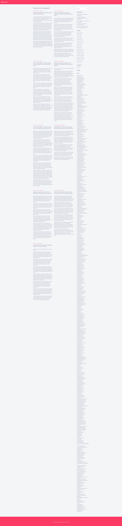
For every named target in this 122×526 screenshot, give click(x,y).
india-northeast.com (80, 156)
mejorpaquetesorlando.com (81, 190)
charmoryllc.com (79, 252)
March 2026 (79, 37)
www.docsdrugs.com (80, 417)
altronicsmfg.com (80, 92)
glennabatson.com (80, 263)
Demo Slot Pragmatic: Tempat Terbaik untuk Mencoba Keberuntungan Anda (42, 127)
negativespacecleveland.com (81, 328)
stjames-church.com (80, 287)
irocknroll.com (79, 168)
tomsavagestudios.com (80, 211)
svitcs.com (78, 365)
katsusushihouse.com (80, 280)
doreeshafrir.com (79, 289)
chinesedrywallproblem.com (81, 332)
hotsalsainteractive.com (81, 83)
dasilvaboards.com (80, 262)
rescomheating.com (80, 504)
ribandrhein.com (79, 217)
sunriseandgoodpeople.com (81, 331)
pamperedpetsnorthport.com (81, 184)
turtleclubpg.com (79, 343)
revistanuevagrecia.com (80, 286)
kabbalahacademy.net (80, 194)
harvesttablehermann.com (81, 147)
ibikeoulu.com (79, 294)
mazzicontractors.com (80, 451)
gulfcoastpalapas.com (80, 377)
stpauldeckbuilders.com (80, 413)
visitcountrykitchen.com (81, 317)
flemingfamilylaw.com (80, 491)
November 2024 (79, 55)
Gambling (78, 67)
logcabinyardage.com (80, 385)
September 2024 (79, 58)
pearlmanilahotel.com (80, 116)
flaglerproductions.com (80, 265)
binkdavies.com (79, 270)
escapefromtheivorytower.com (82, 154)
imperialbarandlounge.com (81, 163)
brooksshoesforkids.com (81, 372)
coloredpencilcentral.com (81, 161)
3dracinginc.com (79, 253)
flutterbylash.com (80, 483)
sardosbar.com (79, 174)
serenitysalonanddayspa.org (81, 84)
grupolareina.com (79, 137)
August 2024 (79, 60)
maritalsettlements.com (81, 323)
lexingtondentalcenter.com (81, 205)
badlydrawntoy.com (80, 389)
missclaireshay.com (80, 75)
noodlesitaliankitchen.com (81, 107)
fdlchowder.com (79, 419)
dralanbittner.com (80, 178)
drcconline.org (79, 351)
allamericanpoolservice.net (81, 209)
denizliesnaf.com (79, 362)
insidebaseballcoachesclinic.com (82, 476)
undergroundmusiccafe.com (81, 509)
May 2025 (78, 45)
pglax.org (78, 327)
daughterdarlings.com (80, 81)
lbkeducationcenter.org (80, 221)
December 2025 (79, 42)
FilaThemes (67, 522)
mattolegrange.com (80, 314)
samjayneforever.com (80, 473)
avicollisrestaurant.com (80, 350)
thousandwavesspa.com (81, 347)
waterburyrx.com (79, 354)
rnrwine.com (79, 492)
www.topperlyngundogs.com (81, 401)
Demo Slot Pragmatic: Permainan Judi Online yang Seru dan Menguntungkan (63, 192)
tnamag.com (79, 371)
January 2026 (79, 40)
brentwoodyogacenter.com (81, 427)
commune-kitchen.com (80, 273)
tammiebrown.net (80, 310)
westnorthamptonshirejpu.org (81, 131)
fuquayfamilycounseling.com (81, 495)
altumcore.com (79, 369)
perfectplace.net (79, 223)
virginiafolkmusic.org (80, 215)
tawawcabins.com (80, 171)
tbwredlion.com (79, 467)
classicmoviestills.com (80, 245)
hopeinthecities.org (80, 239)
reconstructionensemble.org (81, 338)
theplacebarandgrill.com (81, 353)
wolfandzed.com (79, 435)
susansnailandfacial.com (81, 396)
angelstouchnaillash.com (81, 193)
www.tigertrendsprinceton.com (82, 398)
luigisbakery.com (79, 433)
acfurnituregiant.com (80, 86)
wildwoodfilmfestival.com (81, 130)
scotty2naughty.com (80, 288)
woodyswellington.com (80, 455)
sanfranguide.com (80, 250)
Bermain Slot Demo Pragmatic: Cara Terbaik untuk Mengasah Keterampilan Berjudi (63, 64)
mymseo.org (79, 498)
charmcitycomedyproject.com (81, 291)
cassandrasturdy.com (80, 242)
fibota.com (78, 459)
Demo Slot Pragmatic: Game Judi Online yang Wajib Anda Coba (42, 13)
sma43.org (78, 425)
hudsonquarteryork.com (80, 458)
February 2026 (79, 39)
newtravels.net (79, 97)
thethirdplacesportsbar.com (81, 452)
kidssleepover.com (80, 96)
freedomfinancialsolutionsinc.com (82, 405)
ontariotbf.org (79, 104)
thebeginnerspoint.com (80, 248)
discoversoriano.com (80, 247)
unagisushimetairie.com (80, 109)
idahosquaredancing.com (81, 170)
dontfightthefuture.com (81, 159)
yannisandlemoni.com (80, 179)
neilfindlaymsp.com (80, 349)
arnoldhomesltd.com (80, 160)
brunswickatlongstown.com (81, 303)
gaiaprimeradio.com (80, 309)
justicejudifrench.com (80, 297)
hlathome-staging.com (80, 202)
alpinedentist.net (79, 122)
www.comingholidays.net (81, 249)
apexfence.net (79, 511)
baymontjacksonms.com (81, 325)
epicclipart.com (79, 115)
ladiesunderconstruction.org (81, 141)
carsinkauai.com (79, 478)
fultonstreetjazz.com (80, 133)
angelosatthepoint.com (80, 356)
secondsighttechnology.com (81, 199)
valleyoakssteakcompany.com (81, 358)
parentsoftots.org (80, 381)
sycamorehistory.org (80, 441)
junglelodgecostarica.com (81, 315)
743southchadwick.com (80, 155)
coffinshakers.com (80, 295)
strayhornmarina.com (80, 264)
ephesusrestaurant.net (80, 453)
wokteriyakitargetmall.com (81, 203)
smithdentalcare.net (80, 507)
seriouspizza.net (79, 366)
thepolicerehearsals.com (81, 256)
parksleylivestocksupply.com (81, 230)
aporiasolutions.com (80, 374)
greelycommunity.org (80, 281)
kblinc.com (78, 182)
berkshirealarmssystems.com (81, 176)
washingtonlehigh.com (80, 432)
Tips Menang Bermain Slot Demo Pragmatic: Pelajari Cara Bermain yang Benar (63, 14)
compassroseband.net (80, 367)
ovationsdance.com (80, 216)
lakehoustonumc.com (80, 390)
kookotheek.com (79, 124)
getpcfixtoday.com (80, 112)
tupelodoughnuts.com (80, 186)
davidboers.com (79, 386)
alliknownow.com (80, 257)
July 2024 (78, 62)
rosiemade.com (79, 185)
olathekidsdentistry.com (81, 187)
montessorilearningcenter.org (81, 471)
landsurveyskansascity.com (81, 412)
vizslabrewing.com (80, 177)
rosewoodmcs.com (80, 440)
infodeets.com (79, 82)
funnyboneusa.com (80, 335)
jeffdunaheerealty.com (80, 403)
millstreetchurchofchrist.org (81, 479)
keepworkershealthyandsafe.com (82, 106)
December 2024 (79, 53)
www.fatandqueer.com (80, 410)
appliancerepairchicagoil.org (81, 102)
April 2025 (78, 47)
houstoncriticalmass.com (81, 254)
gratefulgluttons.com (80, 240)
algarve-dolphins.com (80, 318)
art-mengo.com (79, 308)
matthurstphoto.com (80, 474)
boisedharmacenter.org (80, 231)
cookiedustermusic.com (80, 336)
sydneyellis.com (79, 206)
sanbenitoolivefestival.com (81, 244)
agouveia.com (79, 496)
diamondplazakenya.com (81, 466)
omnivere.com (79, 89)
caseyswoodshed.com (80, 359)
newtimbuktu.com (80, 91)
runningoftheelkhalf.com (81, 402)
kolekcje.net (79, 218)
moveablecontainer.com (81, 136)
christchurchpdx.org (80, 271)
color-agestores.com (80, 232)
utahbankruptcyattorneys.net (81, 167)
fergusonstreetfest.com (81, 472)
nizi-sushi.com (79, 307)
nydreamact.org (79, 108)
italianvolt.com (79, 175)
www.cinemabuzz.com (80, 437)
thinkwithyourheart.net (80, 166)
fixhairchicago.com (80, 361)
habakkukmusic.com (80, 392)
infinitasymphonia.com (80, 278)
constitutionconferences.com (81, 363)
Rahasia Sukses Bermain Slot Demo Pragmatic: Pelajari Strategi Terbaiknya (42, 192)
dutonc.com (79, 311)
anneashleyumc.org (80, 411)
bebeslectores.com (80, 143)
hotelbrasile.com (79, 132)
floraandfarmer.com (80, 151)
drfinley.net (79, 490)
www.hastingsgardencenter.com (82, 447)
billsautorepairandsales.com (81, 468)
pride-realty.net (79, 481)
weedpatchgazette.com (81, 180)
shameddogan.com (80, 380)
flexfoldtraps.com (80, 406)
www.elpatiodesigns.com (81, 457)
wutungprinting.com (80, 322)
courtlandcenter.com (80, 348)
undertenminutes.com (80, 88)
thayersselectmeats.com (81, 373)
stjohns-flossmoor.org (80, 334)
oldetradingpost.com (80, 140)
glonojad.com (79, 285)
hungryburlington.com (80, 302)
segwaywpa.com (79, 375)
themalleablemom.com (80, 300)
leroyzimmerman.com (80, 489)
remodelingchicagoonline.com (81, 426)
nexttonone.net (79, 393)
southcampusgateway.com (81, 127)
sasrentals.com (79, 198)
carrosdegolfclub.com (80, 148)
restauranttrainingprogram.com (82, 208)
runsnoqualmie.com (80, 416)
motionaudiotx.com (80, 502)
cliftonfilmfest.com (80, 162)
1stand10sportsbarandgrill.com (82, 191)
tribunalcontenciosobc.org (81, 260)
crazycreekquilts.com (80, 269)
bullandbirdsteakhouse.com (81, 421)
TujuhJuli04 (40, 61)
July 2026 (78, 34)
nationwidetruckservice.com (81, 342)
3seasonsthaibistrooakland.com (82, 224)
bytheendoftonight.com (81, 238)
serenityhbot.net (79, 394)
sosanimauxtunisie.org (80, 120)
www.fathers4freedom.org (81, 400)
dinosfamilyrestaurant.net (81, 145)
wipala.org (78, 233)
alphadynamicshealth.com (81, 482)
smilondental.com (80, 195)
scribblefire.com (79, 225)
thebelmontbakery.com (80, 99)
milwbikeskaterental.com (81, 324)
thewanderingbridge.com (81, 299)
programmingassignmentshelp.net (82, 94)
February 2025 (79, 50)
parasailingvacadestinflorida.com (82, 480)
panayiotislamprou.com (80, 125)
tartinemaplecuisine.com (81, 304)
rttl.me (78, 503)
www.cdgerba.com (80, 460)
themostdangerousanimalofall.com (82, 255)
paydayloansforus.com (80, 98)
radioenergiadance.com (80, 123)
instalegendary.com (80, 105)
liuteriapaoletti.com (80, 330)
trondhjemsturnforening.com (81, 465)
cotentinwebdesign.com (81, 139)
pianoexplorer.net (80, 448)
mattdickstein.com (80, 388)
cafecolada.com (79, 246)
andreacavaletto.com (80, 229)
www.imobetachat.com (80, 387)
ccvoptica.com (79, 431)
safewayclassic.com (80, 100)
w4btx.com (79, 192)
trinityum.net (79, 450)
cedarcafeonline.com (80, 85)
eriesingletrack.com (80, 183)
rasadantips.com (79, 90)
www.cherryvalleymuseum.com (82, 138)
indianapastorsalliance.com (81, 357)
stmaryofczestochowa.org (81, 296)
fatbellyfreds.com (80, 456)
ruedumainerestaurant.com (81, 283)
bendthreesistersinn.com (81, 333)
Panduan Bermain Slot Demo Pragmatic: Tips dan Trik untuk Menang (42, 245)
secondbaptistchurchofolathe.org (82, 497)
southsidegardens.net (80, 449)
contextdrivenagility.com (81, 293)
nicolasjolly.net (79, 277)
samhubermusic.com (80, 510)
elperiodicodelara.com (80, 77)
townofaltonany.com (80, 326)
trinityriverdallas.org (80, 222)
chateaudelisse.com (80, 128)
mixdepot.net (79, 439)
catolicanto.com (79, 219)
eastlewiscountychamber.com (81, 258)
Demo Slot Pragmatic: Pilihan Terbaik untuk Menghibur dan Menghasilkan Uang (42, 64)
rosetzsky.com (79, 284)
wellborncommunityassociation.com (83, 129)
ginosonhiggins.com (80, 320)
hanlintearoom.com (80, 484)
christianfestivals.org (80, 316)
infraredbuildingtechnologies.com (82, 146)
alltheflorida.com (79, 475)
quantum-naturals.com (80, 470)
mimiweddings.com (80, 505)
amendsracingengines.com (81, 408)
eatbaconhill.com (79, 93)
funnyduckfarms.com (80, 486)
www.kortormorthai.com (81, 409)
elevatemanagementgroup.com (82, 488)
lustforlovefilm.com (80, 276)
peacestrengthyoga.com (81, 404)
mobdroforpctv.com (80, 241)
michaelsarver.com (80, 200)
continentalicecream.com (81, 268)
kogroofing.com (79, 121)
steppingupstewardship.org (81, 429)
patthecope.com (79, 364)
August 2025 (79, 44)
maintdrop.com (79, 117)
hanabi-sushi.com (79, 434)
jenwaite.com (79, 487)
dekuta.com (79, 436)
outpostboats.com (80, 237)
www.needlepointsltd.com (81, 420)
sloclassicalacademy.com (81, 261)
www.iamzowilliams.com (81, 445)
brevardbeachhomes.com (81, 153)
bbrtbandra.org (79, 113)
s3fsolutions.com (80, 152)
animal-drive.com (79, 370)
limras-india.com (79, 76)
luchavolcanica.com (80, 340)
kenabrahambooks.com (80, 272)
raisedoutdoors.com (80, 164)
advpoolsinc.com (79, 355)
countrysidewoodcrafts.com (81, 101)
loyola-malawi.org (80, 234)
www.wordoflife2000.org (81, 169)
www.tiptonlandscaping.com (81, 428)
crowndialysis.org (79, 207)
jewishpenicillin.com (80, 210)
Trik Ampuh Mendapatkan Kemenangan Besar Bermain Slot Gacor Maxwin (82, 18)
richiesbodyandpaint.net (80, 78)
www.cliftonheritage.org (81, 424)
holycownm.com (79, 341)
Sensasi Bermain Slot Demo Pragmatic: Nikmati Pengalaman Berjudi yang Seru (63, 127)
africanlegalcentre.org (80, 279)
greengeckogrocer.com (80, 201)
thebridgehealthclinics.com (81, 378)
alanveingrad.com (80, 319)
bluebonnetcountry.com (81, 114)
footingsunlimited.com (80, 414)
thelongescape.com (80, 312)
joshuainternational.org (80, 395)
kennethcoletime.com (80, 301)
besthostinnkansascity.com (81, 506)
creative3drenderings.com (81, 382)
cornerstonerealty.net (80, 442)
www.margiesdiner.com (80, 418)
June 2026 (78, 36)
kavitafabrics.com (80, 339)
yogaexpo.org (79, 226)
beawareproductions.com (81, 292)
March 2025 (79, 49)
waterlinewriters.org (80, 379)
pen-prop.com (79, 397)
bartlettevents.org (80, 135)
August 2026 (79, 32)
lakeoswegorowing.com (80, 494)
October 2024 (79, 57)
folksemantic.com (80, 172)
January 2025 (79, 52)
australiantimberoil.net (80, 144)
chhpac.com (4, 2)
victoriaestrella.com (80, 346)
